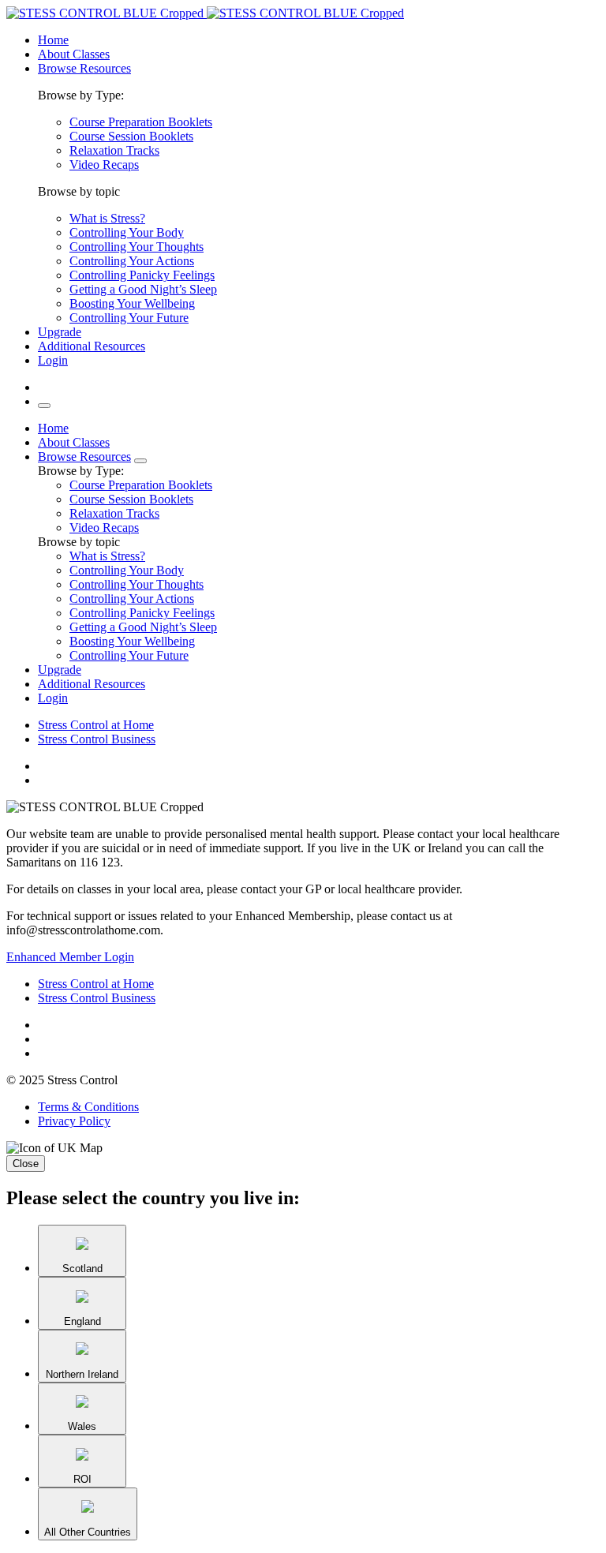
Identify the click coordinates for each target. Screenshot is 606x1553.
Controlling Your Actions (131, 261)
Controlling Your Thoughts (136, 246)
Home (53, 40)
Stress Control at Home (96, 725)
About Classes (74, 54)
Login (53, 360)
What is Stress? (107, 218)
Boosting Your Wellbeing (132, 303)
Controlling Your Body (126, 232)
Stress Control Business (96, 739)
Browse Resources (84, 68)
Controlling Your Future (129, 317)
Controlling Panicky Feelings (142, 275)
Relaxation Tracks (114, 150)
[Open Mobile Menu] (44, 405)
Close (26, 1163)
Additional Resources (91, 346)
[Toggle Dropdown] (140, 460)
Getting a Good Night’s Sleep (143, 289)
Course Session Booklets (131, 136)
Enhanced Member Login (70, 957)
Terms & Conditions (88, 1106)
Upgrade (59, 332)
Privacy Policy (74, 1121)
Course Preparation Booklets (140, 122)
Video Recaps (104, 164)
